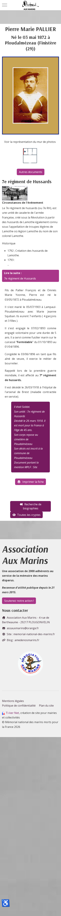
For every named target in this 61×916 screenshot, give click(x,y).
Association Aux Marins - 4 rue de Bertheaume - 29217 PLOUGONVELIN (26, 620)
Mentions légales (13, 701)
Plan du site (46, 705)
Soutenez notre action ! (19, 601)
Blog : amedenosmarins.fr (23, 640)
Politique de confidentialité (19, 705)
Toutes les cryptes (28, 515)
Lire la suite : (13, 273)
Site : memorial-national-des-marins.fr (31, 634)
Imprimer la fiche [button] (33, 482)
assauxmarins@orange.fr (23, 628)
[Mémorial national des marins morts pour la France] (30, 5)
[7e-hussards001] (14, 193)
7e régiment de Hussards (20, 278)
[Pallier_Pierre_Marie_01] (30, 95)
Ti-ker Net (12, 713)
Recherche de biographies (32, 506)
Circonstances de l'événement (22, 203)
